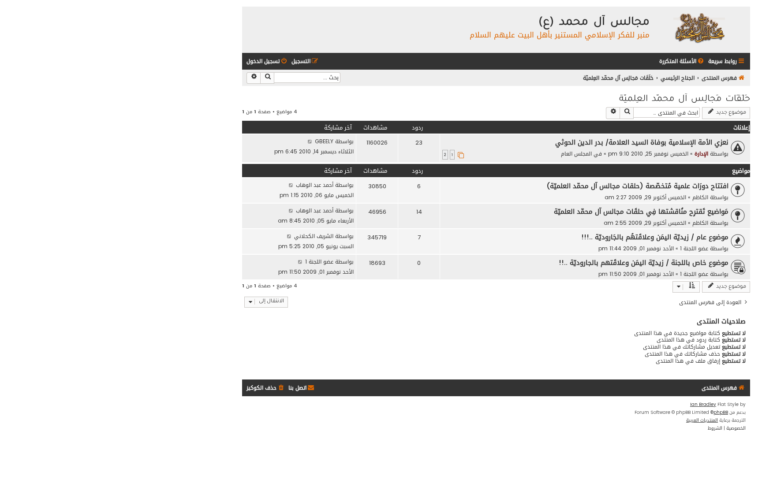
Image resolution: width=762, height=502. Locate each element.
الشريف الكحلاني (313, 236)
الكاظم (700, 197)
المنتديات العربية (702, 420)
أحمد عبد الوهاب (314, 185)
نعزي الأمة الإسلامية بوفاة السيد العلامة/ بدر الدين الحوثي (641, 142)
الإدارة (701, 154)
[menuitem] (682, 61)
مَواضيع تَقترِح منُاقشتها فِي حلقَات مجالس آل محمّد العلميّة (641, 211)
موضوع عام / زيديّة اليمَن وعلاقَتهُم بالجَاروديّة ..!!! (654, 237)
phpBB (720, 412)
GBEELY (324, 141)
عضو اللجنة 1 (694, 248)
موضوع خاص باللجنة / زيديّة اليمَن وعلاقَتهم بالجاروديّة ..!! (643, 263)
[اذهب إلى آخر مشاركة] (309, 141)
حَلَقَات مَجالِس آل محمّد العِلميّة (684, 99)
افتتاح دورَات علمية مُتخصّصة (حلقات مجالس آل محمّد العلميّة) (637, 186)
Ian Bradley (703, 405)
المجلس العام (576, 154)
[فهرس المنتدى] (699, 27)
